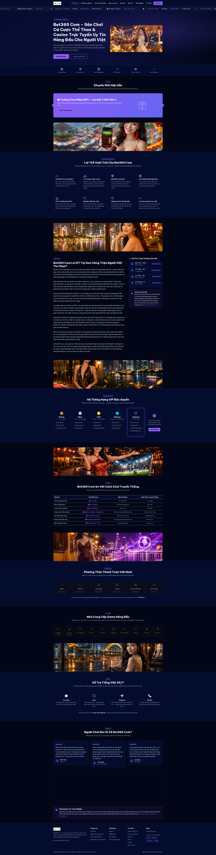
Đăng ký (158, 3)
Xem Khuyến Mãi (79, 56)
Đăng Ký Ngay (61, 56)
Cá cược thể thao (100, 3)
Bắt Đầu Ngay (154, 429)
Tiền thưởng (139, 3)
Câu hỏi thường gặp (114, 839)
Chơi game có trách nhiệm (98, 839)
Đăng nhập (112, 834)
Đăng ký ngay (103, 851)
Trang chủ (75, 3)
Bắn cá (130, 3)
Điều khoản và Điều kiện (97, 834)
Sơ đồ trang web (151, 831)
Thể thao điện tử (86, 3)
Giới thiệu (93, 831)
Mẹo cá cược (113, 3)
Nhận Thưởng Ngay (66, 110)
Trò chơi (148, 3)
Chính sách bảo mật (96, 837)
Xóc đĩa (122, 3)
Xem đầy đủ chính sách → (150, 305)
